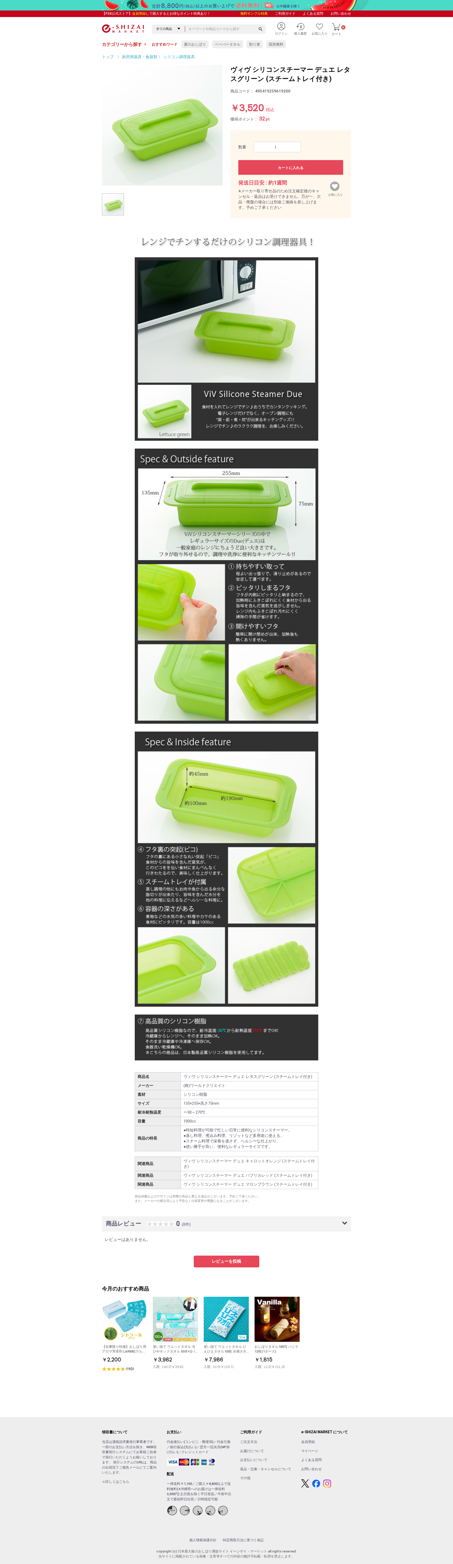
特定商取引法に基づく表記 (243, 1540)
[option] (162, 125)
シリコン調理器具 (179, 57)
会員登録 (139, 13)
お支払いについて (253, 1460)
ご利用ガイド (285, 13)
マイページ (309, 1451)
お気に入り (335, 193)
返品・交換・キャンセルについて (265, 1469)
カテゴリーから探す (124, 44)
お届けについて (252, 1451)
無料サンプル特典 (254, 13)
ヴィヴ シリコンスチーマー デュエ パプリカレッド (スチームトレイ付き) (248, 1175)
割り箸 (254, 44)
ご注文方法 (248, 1442)
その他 (245, 1478)
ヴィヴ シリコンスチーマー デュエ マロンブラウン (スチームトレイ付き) (248, 1184)
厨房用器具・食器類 (139, 57)
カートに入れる (291, 168)
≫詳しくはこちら (115, 1482)
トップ (108, 57)
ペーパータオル (227, 44)
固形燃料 (276, 44)
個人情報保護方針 (203, 1540)
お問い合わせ (341, 13)
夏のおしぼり (195, 44)
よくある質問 (313, 13)
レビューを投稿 (226, 1261)
